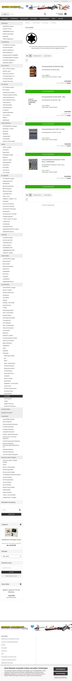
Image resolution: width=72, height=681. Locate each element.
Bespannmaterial (7, 315)
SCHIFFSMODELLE (44, 18)
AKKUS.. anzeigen (7, 147)
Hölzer (4, 348)
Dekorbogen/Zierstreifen (9, 318)
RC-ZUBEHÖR (4, 175)
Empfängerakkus (7, 162)
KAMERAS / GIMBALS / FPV (10, 198)
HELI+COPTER (24, 18)
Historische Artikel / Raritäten (8, 457)
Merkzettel (65, 1)
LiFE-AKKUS (6, 150)
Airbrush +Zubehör (7, 290)
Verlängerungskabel (8, 216)
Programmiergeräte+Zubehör (10, 95)
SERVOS (5, 117)
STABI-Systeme (7, 102)
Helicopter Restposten (8, 452)
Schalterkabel (6, 224)
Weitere (60, 18)
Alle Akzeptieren (60, 669)
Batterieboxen (6, 183)
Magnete (5, 300)
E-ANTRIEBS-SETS (7, 242)
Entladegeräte (6, 271)
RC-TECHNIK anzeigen (8, 87)
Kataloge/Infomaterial (6, 412)
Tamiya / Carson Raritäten (9, 495)
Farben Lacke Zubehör (8, 340)
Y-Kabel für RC (6, 221)
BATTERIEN (6, 167)
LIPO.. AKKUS (6, 172)
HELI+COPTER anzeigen (9, 68)
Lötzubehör (7, 376)
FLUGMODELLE (14, 18)
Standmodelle (6, 138)
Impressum (4, 651)
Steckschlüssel (8, 393)
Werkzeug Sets (8, 398)
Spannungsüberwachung (9, 100)
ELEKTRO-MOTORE (7, 240)
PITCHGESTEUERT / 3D (8, 76)
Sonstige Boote (6, 136)
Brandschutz (6, 269)
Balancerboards (7, 261)
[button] (27, 56)
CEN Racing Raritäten (8, 469)
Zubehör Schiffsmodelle (9, 141)
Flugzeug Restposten (8, 449)
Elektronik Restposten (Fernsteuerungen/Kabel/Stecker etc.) (11, 445)
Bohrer (5, 360)
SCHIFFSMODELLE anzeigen (10, 126)
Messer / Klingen (8, 378)
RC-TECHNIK (33, 18)
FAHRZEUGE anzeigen (8, 26)
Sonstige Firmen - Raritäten (9, 497)
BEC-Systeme (6, 90)
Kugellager (5, 350)
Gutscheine (4, 648)
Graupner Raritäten (7, 477)
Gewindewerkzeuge (9, 365)
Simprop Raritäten (7, 492)
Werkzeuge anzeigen (9, 355)
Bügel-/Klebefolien (7, 343)
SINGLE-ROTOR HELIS (8, 73)
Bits (5, 358)
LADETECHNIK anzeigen (9, 258)
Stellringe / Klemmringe (8, 302)
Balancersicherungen (8, 266)
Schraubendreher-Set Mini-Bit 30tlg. (53, 66)
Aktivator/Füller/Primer (8, 292)
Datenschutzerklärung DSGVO (8, 659)
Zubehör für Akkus (7, 160)
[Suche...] (45, 14)
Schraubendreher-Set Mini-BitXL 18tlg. (53, 97)
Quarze (4, 464)
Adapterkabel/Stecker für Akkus (11, 229)
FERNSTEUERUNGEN (8, 112)
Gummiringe (6, 297)
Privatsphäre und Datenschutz (8, 656)
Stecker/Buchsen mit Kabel (9, 214)
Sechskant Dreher (8, 391)
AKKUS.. (54, 18)
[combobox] (37, 56)
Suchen (11, 572)
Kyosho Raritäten (7, 484)
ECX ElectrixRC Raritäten (9, 472)
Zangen (6, 401)
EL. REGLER (6, 110)
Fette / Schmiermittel (8, 312)
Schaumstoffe (6, 330)
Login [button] (57, 1)
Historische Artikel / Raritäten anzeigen (10, 461)
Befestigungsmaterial (8, 310)
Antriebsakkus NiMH (8, 155)
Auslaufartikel (4, 416)
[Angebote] (20, 525)
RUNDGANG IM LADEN (7, 662)
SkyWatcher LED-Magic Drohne (11, 540)
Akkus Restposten (7, 421)
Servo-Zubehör (6, 115)
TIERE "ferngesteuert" (8, 39)
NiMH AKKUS (6, 152)
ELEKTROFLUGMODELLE (9, 60)
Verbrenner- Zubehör (8, 252)
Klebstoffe (5, 333)
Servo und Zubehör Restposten (10, 454)
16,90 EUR (11, 596)
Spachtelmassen (7, 305)
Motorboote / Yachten (8, 128)
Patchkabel (5, 201)
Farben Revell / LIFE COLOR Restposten (9, 437)
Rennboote (5, 131)
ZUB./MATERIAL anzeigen (9, 287)
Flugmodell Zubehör (8, 62)
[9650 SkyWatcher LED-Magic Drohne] (11, 532)
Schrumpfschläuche (8, 226)
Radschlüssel (7, 381)
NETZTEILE (5, 274)
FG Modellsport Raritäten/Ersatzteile (12, 474)
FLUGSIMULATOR (7, 193)
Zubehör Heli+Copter (8, 81)
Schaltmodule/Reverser (8, 97)
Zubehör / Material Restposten (10, 434)
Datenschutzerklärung (35, 675)
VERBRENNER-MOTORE (9, 250)
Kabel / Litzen (6, 196)
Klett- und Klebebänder (8, 325)
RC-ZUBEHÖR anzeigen (8, 178)
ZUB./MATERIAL (5, 284)
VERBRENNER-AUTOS (8, 31)
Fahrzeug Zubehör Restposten (10, 424)
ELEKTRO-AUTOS (7, 29)
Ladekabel (5, 276)
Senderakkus (6, 165)
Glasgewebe (6, 295)
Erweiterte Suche (11, 576)
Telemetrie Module (7, 105)
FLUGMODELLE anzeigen (9, 45)
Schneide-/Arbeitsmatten (10, 388)
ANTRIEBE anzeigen (8, 237)
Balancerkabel (6, 264)
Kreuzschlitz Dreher (9, 373)
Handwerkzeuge (8, 370)
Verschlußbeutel (7, 323)
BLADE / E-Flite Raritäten (9, 467)
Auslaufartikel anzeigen (8, 419)
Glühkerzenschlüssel (9, 368)
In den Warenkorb (48, 91)
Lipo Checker (6, 170)
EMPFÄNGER (6, 120)
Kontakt (3, 645)
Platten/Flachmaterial (8, 328)
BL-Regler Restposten (8, 429)
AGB (2, 653)
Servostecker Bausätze (8, 206)
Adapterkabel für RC (8, 181)
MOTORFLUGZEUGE (8, 47)
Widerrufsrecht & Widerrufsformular (10, 639)
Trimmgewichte (7, 320)
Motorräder (5, 36)
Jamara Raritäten (7, 482)
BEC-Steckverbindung (8, 186)
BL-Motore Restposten (8, 426)
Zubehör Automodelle (8, 34)
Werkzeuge (5, 353)
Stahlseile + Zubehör (8, 335)
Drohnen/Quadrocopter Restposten (11, 441)
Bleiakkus (5, 157)
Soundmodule (6, 211)
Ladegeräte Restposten (8, 431)
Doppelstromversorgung (9, 92)
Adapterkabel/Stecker (8, 281)
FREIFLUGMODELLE (8, 52)
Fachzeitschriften (5, 409)
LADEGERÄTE (6, 279)
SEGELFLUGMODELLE (8, 50)
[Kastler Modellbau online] (36, 7)
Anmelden (11, 514)
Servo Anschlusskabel (8, 204)
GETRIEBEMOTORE (7, 247)
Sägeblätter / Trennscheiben (11, 383)
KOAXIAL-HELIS (7, 71)
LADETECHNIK (5, 255)
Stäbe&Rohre (6, 345)
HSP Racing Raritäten (8, 479)
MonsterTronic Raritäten (9, 487)
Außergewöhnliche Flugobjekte (10, 55)
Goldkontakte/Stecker (8, 231)
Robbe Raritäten (7, 490)
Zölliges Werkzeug (8, 403)
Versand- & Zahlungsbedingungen (9, 642)
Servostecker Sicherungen (9, 209)
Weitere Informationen (61, 677)
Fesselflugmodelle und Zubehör (10, 57)
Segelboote (5, 133)
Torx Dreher (7, 396)
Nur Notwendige (60, 673)
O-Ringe (5, 307)
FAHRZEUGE (4, 18)
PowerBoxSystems (7, 107)
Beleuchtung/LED (7, 188)
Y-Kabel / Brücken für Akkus (10, 219)
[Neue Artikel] (20, 584)
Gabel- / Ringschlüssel (9, 363)
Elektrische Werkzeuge (9, 406)
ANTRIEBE (4, 234)
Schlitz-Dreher (7, 386)
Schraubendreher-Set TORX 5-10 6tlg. (53, 129)
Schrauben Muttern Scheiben (10, 338)
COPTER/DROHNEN (8, 78)
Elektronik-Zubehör (7, 191)
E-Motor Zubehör (7, 245)
